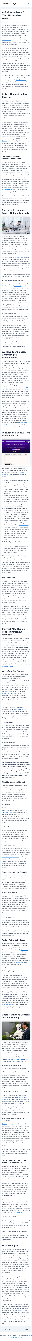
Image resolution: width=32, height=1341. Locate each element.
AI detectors (24, 950)
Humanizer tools (23, 525)
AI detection (19, 962)
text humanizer (18, 257)
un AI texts (22, 307)
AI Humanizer (26, 173)
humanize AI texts (7, 666)
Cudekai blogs (9, 3)
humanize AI (17, 286)
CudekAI (4, 141)
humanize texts (6, 40)
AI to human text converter (16, 1059)
